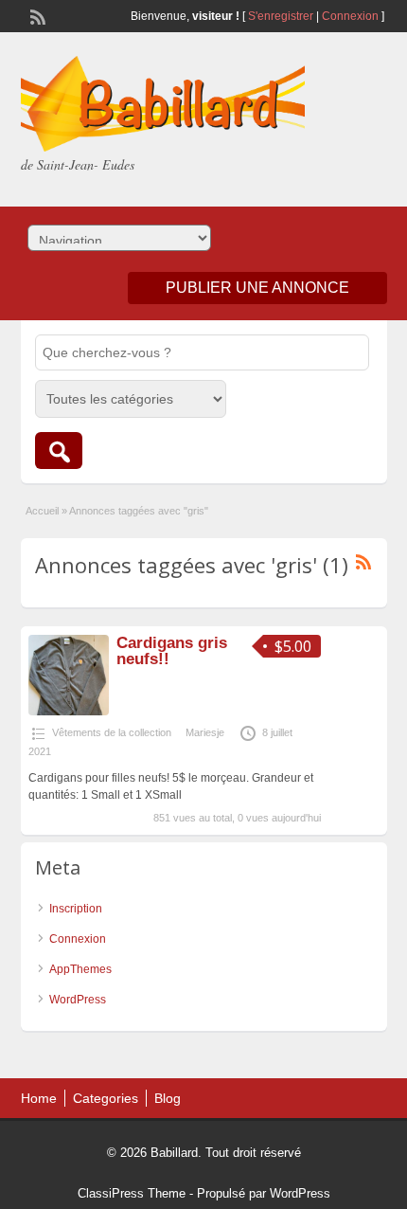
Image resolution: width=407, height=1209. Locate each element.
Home (39, 1098)
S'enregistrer (280, 16)
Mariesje (205, 732)
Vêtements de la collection (111, 732)
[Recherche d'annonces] (58, 450)
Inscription (75, 908)
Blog (167, 1098)
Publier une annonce (257, 288)
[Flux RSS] (36, 15)
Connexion (351, 16)
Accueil (42, 510)
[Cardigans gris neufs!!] (68, 711)
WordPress (77, 999)
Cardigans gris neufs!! (171, 651)
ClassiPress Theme (132, 1193)
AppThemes (80, 969)
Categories (105, 1098)
